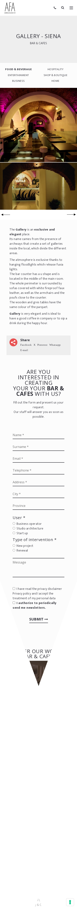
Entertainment (18, 75)
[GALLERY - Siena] (38, 124)
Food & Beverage (18, 69)
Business (18, 80)
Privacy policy (22, 593)
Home (55, 80)
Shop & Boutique (56, 75)
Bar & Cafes (38, 43)
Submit (36, 619)
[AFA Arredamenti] (10, 8)
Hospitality (56, 69)
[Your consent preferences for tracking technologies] (70, 902)
